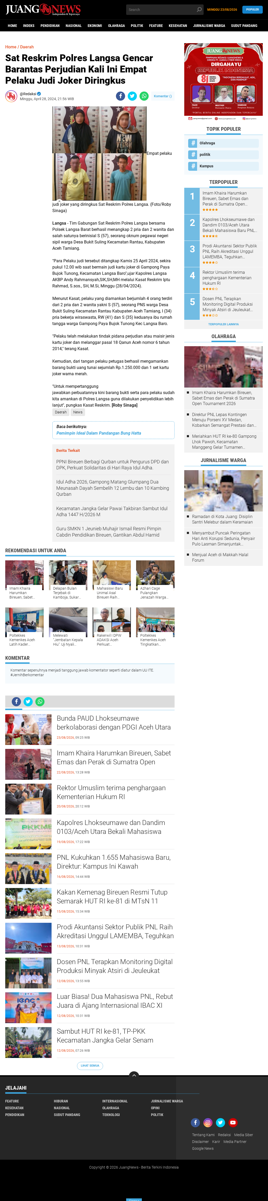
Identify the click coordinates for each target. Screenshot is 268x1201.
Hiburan (61, 1101)
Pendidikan (50, 26)
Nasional (74, 26)
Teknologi (111, 1115)
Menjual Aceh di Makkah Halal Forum (220, 557)
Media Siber (243, 1135)
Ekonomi (95, 26)
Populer (252, 9)
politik (137, 26)
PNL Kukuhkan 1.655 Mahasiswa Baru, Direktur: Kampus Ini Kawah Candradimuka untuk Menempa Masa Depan (114, 866)
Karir (216, 1142)
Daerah (61, 412)
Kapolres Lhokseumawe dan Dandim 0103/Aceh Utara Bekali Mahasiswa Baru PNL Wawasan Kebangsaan (111, 831)
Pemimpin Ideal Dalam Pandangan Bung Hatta (99, 433)
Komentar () (163, 96)
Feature (156, 26)
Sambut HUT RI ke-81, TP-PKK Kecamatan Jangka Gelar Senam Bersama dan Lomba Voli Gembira (107, 1040)
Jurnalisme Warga (209, 26)
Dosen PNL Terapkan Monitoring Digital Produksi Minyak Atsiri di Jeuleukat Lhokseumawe (115, 970)
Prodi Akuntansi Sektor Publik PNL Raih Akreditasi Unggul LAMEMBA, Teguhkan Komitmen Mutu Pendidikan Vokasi (115, 936)
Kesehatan (178, 26)
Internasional (115, 1101)
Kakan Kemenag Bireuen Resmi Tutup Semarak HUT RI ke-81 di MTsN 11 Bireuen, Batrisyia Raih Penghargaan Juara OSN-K (112, 901)
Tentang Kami (203, 1135)
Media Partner (235, 1142)
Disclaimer (200, 1142)
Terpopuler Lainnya (223, 324)
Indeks (29, 26)
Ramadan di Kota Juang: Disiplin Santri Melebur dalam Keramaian (222, 519)
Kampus (206, 166)
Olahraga (116, 26)
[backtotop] (134, 1076)
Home (12, 26)
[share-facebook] (120, 96)
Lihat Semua (90, 1065)
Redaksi (224, 1135)
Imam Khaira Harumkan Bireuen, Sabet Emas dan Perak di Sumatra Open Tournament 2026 (114, 762)
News (77, 412)
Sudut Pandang (244, 26)
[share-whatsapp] (144, 96)
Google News (203, 1148)
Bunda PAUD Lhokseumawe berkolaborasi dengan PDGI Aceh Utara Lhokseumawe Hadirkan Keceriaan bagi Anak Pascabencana (115, 727)
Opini (155, 1108)
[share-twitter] (132, 96)
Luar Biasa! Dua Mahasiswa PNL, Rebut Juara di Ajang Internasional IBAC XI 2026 (115, 1005)
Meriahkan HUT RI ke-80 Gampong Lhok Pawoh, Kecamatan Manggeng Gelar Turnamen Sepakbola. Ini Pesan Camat (224, 442)
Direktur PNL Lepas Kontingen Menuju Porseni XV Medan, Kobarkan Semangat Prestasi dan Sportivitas (223, 420)
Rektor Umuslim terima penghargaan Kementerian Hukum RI (111, 792)
